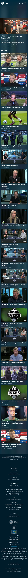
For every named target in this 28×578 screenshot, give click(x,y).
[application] (14, 26)
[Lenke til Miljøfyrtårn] (14, 532)
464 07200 (17, 542)
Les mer (16, 459)
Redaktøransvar (20, 553)
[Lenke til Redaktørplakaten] (14, 527)
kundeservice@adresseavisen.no (15, 491)
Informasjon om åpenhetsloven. (14, 571)
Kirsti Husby (14, 470)
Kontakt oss (16, 487)
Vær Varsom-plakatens (20, 548)
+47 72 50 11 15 (15, 544)
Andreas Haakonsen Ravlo (14, 474)
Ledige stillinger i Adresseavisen (14, 499)
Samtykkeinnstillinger (14, 564)
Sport (2, 40)
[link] (4, 3)
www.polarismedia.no (14, 509)
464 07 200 (16, 485)
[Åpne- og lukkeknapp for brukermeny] (19, 3)
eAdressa (20, 495)
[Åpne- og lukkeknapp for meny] (25, 3)
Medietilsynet (14, 554)
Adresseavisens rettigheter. (17, 559)
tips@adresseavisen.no (15, 516)
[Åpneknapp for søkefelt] (22, 3)
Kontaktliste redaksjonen (14, 479)
